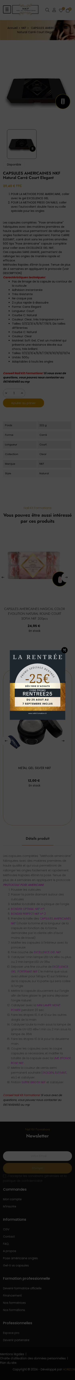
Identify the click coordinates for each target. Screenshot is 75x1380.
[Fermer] (64, 650)
